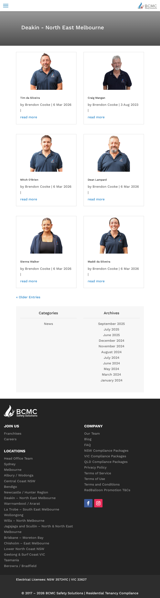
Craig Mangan (96, 97)
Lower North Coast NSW (24, 549)
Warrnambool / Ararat (22, 504)
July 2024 (111, 358)
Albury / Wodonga (18, 475)
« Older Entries (28, 297)
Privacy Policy (95, 467)
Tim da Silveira (30, 97)
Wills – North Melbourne (24, 521)
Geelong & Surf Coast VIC (24, 554)
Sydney (9, 464)
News (48, 324)
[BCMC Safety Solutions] (147, 5)
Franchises (12, 433)
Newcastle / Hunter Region (26, 492)
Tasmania (11, 560)
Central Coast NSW (19, 481)
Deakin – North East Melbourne (30, 498)
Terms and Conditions (102, 484)
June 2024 (111, 363)
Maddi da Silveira (99, 261)
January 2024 (111, 380)
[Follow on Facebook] (88, 503)
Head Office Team (18, 458)
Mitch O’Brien (29, 179)
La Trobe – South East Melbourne (31, 509)
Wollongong (13, 515)
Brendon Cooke (37, 105)
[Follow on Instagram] (98, 503)
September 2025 (111, 324)
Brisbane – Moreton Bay (23, 538)
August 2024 (111, 352)
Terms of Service (97, 473)
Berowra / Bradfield (20, 566)
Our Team (92, 433)
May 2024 (111, 369)
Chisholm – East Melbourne (26, 543)
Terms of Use (94, 479)
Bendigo (10, 487)
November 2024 (111, 346)
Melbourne (12, 470)
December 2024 (111, 341)
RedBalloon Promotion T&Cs (107, 490)
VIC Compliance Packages (105, 456)
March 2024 (111, 374)
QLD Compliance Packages (106, 462)
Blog (87, 439)
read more (28, 117)
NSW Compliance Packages (106, 451)
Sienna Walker (29, 261)
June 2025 (111, 335)
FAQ (87, 445)
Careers (10, 439)
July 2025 (111, 329)
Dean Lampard (97, 179)
